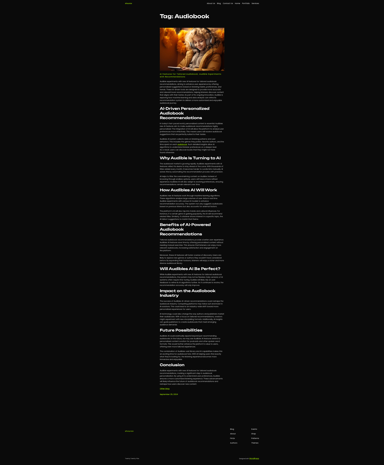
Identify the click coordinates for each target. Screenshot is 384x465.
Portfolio (246, 3)
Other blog (164, 388)
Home (237, 3)
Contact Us (228, 3)
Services (255, 3)
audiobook (182, 144)
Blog (219, 3)
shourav (128, 3)
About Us (211, 3)
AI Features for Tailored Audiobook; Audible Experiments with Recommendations (190, 75)
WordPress (254, 458)
